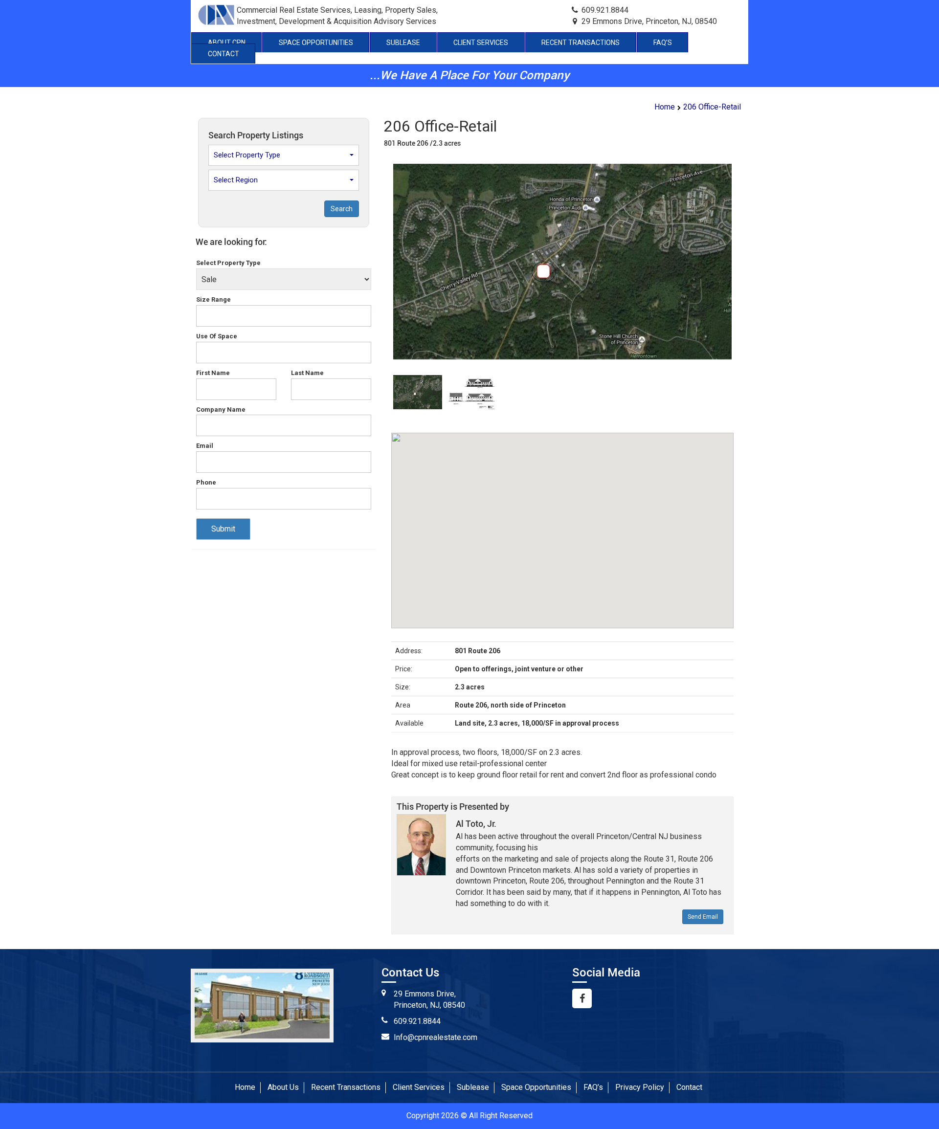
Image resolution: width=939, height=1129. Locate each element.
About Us (283, 1087)
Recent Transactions (580, 42)
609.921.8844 (417, 1021)
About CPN (227, 42)
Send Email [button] (703, 916)
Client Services (480, 42)
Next (748, 276)
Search (342, 209)
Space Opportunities (316, 42)
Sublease (403, 42)
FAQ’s (662, 42)
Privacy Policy (639, 1087)
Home (664, 106)
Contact (223, 54)
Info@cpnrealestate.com (435, 1037)
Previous (378, 276)
